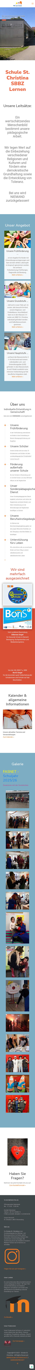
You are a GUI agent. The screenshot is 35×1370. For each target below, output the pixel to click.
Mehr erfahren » (17, 275)
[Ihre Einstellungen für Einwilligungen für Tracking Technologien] (32, 1367)
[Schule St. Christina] (17, 3)
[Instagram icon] (17, 1363)
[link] (17, 719)
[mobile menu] (32, 3)
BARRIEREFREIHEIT (17, 1360)
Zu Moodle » (8, 1317)
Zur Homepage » (18, 1341)
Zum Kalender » (8, 737)
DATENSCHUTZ (22, 1358)
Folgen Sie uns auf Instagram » (15, 1269)
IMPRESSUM (10, 1358)
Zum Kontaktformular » (17, 1185)
